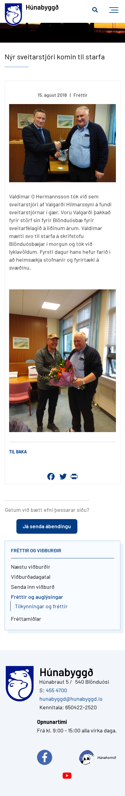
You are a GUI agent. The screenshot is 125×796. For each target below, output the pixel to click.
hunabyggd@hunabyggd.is (70, 698)
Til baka (18, 451)
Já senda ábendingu (47, 526)
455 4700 (56, 690)
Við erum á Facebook (58, 757)
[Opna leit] (95, 10)
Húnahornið (106, 757)
